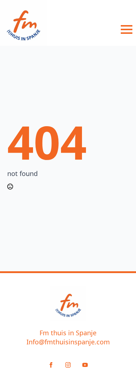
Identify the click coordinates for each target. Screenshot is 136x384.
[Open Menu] (126, 29)
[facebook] (51, 365)
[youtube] (85, 365)
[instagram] (68, 365)
